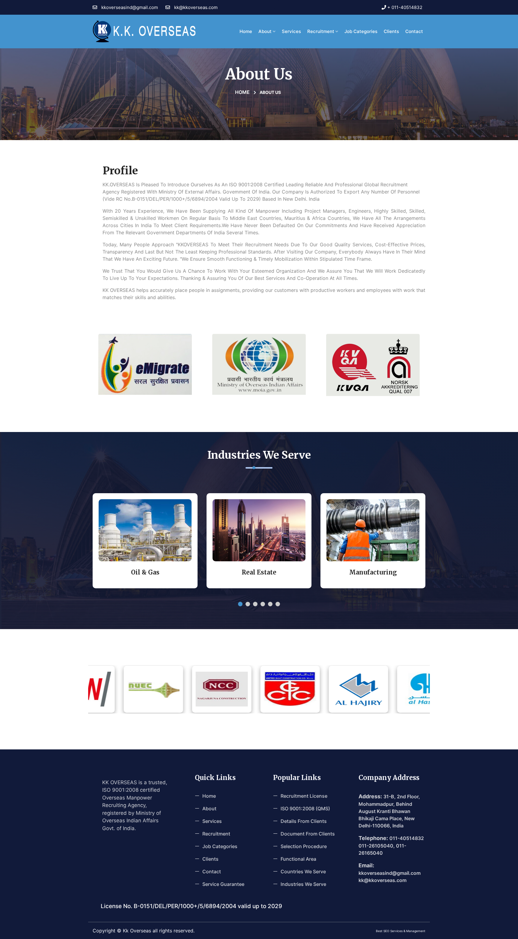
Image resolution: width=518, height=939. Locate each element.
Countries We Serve (303, 871)
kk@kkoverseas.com (195, 7)
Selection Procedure (304, 846)
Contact (211, 871)
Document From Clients (308, 834)
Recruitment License (304, 796)
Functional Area (298, 859)
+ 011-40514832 (404, 7)
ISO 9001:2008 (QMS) (305, 809)
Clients (391, 31)
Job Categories (360, 31)
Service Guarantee (223, 884)
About (265, 31)
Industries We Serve (303, 884)
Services (291, 31)
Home (246, 31)
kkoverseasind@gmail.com (129, 7)
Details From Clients (304, 821)
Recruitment (321, 31)
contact (414, 31)
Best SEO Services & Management (400, 931)
